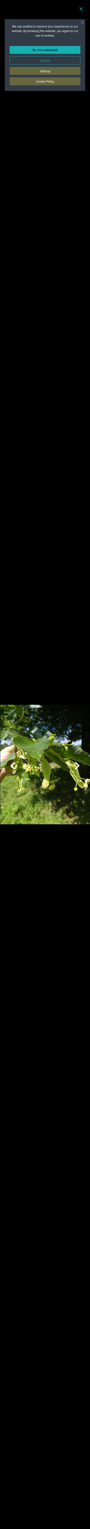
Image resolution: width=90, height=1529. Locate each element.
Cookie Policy (45, 81)
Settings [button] (45, 71)
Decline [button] (45, 60)
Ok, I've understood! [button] (45, 50)
